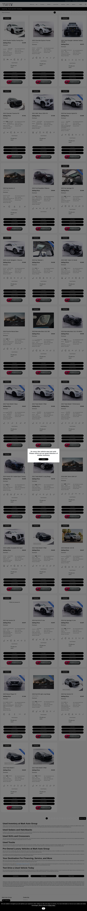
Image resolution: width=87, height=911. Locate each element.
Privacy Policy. (51, 905)
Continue (43, 459)
